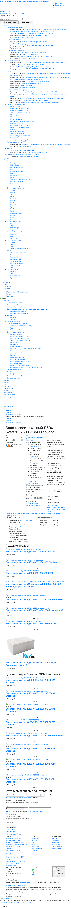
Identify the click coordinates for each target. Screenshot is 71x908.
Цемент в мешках (16, 119)
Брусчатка (35, 94)
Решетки (36, 157)
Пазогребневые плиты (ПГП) (16, 142)
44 (24, 48)
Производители (11, 865)
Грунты (12, 129)
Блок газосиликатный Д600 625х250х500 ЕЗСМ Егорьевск (30, 780)
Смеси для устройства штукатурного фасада (26, 367)
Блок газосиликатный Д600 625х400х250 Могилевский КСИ (34, 611)
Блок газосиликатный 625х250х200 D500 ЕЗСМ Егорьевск (30, 723)
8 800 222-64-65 (19, 13)
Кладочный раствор (17, 357)
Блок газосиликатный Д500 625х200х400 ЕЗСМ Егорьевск (30, 749)
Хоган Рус (34, 54)
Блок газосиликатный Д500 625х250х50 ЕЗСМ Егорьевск (35, 735)
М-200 (34, 83)
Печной (68, 73)
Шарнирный (55, 102)
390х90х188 (47, 56)
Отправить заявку (56, 795)
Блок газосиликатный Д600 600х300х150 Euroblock (32, 562)
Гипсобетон (67, 144)
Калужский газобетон (55, 29)
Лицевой (29, 85)
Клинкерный (61, 73)
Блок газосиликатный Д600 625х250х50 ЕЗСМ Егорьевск (35, 599)
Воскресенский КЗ (31, 77)
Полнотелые (30, 58)
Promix (12, 192)
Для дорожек (31, 98)
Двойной (46, 81)
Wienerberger (33, 42)
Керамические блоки (14, 39)
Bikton (12, 184)
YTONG (24, 62)
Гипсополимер (58, 144)
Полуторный (38, 81)
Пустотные (22, 58)
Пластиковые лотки (25, 157)
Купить (50, 499)
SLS (31, 62)
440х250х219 (39, 46)
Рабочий (22, 85)
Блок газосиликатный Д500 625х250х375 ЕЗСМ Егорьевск (30, 710)
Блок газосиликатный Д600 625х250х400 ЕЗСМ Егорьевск (30, 765)
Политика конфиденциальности (17, 885)
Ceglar (45, 42)
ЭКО (65, 62)
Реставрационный (16, 75)
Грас (56, 62)
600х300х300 (30, 35)
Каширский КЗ (66, 77)
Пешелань (38, 144)
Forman (49, 144)
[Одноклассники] (9, 446)
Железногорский (26, 79)
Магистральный (30, 102)
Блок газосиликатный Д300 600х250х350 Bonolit (31, 623)
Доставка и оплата (30, 514)
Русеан (12, 207)
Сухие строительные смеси (16, 104)
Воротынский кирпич (17, 255)
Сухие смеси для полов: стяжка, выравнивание (26, 349)
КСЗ (65, 29)
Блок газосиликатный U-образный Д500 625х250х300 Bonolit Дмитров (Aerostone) (34, 585)
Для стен (50, 33)
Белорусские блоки (13, 378)
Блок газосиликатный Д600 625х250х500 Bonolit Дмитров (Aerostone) (31, 663)
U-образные (30, 33)
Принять (4, 906)
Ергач (28, 144)
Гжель (24, 42)
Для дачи (23, 98)
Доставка (55, 840)
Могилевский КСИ (48, 62)
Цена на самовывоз (56, 449)
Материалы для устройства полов (22, 121)
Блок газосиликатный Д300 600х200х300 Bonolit (31, 551)
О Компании (4, 1)
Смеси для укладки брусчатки (20, 136)
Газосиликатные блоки (15, 27)
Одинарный (30, 81)
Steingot (24, 92)
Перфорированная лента (27, 150)
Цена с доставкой (56, 474)
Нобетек (48, 92)
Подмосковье (35, 92)
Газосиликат (34, 457)
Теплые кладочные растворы (20, 113)
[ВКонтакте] (7, 446)
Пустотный (39, 73)
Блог (41, 1)
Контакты (35, 851)
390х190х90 (21, 56)
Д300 (20, 37)
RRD (29, 54)
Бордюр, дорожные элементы (50, 94)
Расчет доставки (54, 502)
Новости (31, 1)
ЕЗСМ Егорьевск (42, 29)
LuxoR (12, 217)
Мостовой (40, 102)
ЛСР (27, 42)
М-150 (25, 83)
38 (26, 48)
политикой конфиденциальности (20, 797)
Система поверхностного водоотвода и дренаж (23, 154)
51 (22, 48)
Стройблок (55, 92)
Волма (32, 144)
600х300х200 (40, 35)
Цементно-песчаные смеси (19, 108)
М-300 (39, 83)
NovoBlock (14, 173)
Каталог (6, 301)
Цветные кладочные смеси (19, 111)
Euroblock (27, 31)
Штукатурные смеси (17, 115)
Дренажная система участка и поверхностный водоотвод (27, 309)
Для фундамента (42, 52)
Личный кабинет (9, 395)
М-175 (30, 83)
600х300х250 (30, 69)
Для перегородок (41, 33)
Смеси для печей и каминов (20, 125)
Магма (45, 144)
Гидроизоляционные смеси (19, 127)
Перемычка (22, 33)
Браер (43, 92)
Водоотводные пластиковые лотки (22, 313)
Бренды (6, 380)
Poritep (33, 29)
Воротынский (15, 79)
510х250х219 (30, 46)
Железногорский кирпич (18, 253)
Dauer (12, 202)
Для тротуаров (59, 98)
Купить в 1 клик (52, 505)
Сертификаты (41, 514)
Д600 (32, 37)
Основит (13, 190)
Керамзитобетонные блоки (16, 50)
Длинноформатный (49, 73)
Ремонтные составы (17, 123)
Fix (11, 219)
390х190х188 (38, 56)
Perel (12, 196)
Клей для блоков (16, 106)
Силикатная (27, 146)
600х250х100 (49, 35)
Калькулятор (47, 1)
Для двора (39, 98)
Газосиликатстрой (16, 31)
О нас (5, 384)
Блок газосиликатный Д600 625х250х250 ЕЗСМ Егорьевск (30, 681)
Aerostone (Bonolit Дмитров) (45, 31)
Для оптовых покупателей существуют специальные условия (56, 509)
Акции (5, 390)
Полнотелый (30, 73)
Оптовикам (56, 842)
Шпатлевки (14, 117)
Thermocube (37, 62)
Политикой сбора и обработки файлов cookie (17, 902)
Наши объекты (23, 1)
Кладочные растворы (17, 131)
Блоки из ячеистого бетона (16, 376)
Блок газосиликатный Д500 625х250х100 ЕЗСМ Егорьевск (30, 694)
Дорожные (21, 102)
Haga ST (13, 198)
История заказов (13, 397)
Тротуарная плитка (25, 94)
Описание (20, 514)
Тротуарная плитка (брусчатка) (21, 326)
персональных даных (35, 811)
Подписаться (11, 827)
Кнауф (24, 144)
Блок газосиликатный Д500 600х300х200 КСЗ (30, 573)
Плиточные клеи (16, 363)
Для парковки (48, 98)
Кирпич (9, 71)
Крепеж (9, 148)
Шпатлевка (14, 344)
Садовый (47, 102)
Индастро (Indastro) (17, 213)
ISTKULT (61, 62)
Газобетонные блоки (14, 60)
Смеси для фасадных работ (19, 140)
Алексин (24, 54)
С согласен (22, 797)
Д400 (24, 37)
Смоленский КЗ (44, 77)
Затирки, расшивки (17, 134)
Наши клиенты (13, 1)
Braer (40, 42)
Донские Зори (37, 79)
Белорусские (26, 29)
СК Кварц (13, 205)
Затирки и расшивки (17, 359)
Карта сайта (56, 848)
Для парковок (33, 100)
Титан (12, 194)
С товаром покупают (53, 514)
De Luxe (13, 215)
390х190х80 (30, 56)
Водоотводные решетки (18, 311)
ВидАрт (12, 209)
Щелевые (32, 88)
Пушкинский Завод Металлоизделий (34, 152)
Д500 (28, 37)
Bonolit (33, 31)
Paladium (13, 211)
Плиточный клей (16, 138)
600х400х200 (40, 69)
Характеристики (11, 514)
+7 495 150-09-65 (6, 13)
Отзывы (37, 1)
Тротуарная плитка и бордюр (17, 90)
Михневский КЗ (55, 77)
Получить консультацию (14, 809)
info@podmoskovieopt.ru (14, 834)
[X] (11, 446)
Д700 (36, 67)
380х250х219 (49, 46)
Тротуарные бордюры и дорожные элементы (25, 330)
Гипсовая (19, 146)
